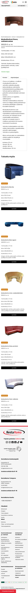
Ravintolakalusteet (6, 37)
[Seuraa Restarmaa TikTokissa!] (18, 442)
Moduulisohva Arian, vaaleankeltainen (12, 293)
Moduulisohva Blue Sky (7, 187)
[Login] (23, 2)
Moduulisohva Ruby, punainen (9, 346)
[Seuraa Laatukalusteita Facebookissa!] (15, 442)
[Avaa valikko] (26, 2)
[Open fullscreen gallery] (25, 32)
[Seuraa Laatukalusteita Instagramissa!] (10, 442)
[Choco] (14, 21)
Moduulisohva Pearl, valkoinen (9, 399)
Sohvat (14, 37)
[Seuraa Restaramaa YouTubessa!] (21, 442)
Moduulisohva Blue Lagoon (8, 240)
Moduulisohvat (20, 37)
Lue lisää (14, 208)
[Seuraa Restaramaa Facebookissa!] (12, 442)
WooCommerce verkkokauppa (13, 588)
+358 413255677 (6, 501)
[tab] (5, 77)
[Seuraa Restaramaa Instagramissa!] (7, 442)
